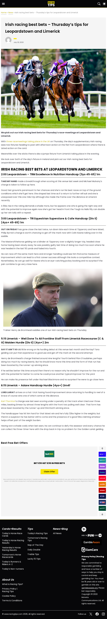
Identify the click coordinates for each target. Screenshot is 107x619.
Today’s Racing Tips (38, 533)
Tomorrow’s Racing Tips (37, 539)
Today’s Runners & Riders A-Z (11, 562)
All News (57, 533)
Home (4, 12)
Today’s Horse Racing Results (13, 541)
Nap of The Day (35, 545)
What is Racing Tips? (12, 584)
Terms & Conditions (12, 600)
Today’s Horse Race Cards (12, 534)
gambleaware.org (90, 588)
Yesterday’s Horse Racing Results (11, 548)
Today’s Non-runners (13, 569)
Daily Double (34, 549)
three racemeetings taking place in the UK (28, 141)
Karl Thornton (8, 401)
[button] (102, 449)
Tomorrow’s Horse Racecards (11, 555)
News (10, 12)
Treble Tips (33, 554)
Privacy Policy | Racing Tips (9, 590)
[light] (104, 3)
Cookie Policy (9, 596)
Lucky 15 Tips (34, 559)
